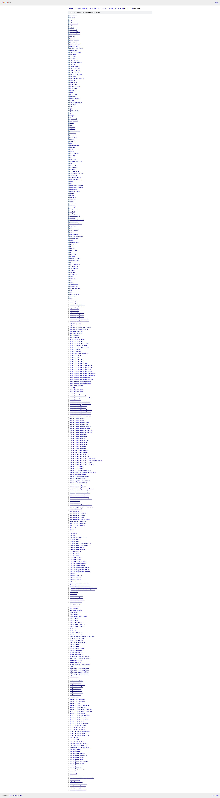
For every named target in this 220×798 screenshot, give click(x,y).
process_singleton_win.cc (77, 721)
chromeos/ (73, 54)
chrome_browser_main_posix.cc (79, 442)
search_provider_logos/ (76, 236)
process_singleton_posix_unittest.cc (80, 715)
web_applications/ (75, 295)
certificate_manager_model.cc (78, 394)
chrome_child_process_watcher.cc (79, 450)
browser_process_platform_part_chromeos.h (82, 375)
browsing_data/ (74, 46)
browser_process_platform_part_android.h (81, 367)
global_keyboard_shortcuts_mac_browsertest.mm (83, 588)
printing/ (72, 208)
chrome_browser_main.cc (77, 418)
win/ (71, 299)
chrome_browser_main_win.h (78, 448)
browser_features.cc (75, 349)
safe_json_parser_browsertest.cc (79, 743)
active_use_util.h (74, 311)
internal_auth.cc (74, 618)
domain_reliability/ (75, 86)
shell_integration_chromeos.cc (78, 755)
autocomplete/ (74, 26)
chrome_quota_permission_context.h (80, 493)
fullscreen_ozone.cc (75, 580)
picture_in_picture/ (75, 191)
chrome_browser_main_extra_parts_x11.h (81, 432)
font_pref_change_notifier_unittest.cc (80, 571)
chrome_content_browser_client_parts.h (81, 462)
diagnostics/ (73, 82)
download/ (73, 90)
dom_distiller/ (73, 84)
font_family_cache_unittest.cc (78, 561)
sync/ (71, 262)
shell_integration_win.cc (76, 766)
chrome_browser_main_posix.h (78, 444)
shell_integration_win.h (76, 768)
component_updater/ (76, 62)
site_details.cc (74, 772)
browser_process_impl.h (76, 361)
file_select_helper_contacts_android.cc (80, 543)
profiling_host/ (74, 214)
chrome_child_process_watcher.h (79, 452)
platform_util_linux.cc (75, 689)
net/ (71, 163)
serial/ (71, 240)
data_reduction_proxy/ (76, 74)
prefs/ (71, 202)
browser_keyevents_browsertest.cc (79, 353)
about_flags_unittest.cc (76, 307)
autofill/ (72, 28)
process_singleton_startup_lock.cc (79, 717)
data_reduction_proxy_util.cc (78, 523)
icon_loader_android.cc (76, 596)
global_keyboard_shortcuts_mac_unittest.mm (82, 590)
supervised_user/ (74, 260)
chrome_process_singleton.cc (78, 485)
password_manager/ (75, 179)
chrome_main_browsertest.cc (78, 474)
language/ (73, 139)
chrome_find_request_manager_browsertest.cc (83, 472)
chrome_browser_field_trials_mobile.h (80, 416)
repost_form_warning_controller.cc (79, 733)
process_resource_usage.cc (77, 699)
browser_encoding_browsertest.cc (79, 347)
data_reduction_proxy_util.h (77, 525)
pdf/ (71, 183)
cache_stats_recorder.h (76, 392)
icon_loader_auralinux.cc (76, 598)
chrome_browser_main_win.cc (78, 446)
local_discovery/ (74, 145)
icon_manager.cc (74, 606)
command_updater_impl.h (77, 517)
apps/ (71, 22)
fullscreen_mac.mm (75, 578)
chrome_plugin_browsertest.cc (78, 483)
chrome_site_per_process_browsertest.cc (81, 507)
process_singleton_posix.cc (77, 713)
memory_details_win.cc (76, 654)
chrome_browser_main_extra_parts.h (80, 428)
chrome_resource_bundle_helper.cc (79, 495)
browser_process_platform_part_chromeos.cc (82, 373)
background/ (73, 30)
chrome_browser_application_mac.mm (80, 404)
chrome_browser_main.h (77, 420)
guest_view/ (73, 119)
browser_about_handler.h (77, 341)
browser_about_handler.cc (77, 339)
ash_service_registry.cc (76, 331)
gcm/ (71, 109)
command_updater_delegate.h (78, 513)
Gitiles (10, 795)
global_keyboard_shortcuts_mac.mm (80, 586)
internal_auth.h (74, 620)
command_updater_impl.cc (77, 515)
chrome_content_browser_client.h (79, 456)
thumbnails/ (73, 274)
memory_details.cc (75, 644)
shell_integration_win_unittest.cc (79, 770)
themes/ (72, 272)
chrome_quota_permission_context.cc (80, 491)
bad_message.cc (74, 335)
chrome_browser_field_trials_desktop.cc (81, 410)
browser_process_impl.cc (77, 359)
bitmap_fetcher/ (74, 40)
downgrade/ (73, 88)
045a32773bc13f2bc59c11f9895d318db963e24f (107, 8)
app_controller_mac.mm (76, 325)
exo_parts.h (73, 535)
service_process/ (74, 242)
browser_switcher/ (75, 44)
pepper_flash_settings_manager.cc (79, 673)
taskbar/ (72, 270)
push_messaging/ (75, 216)
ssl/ (71, 252)
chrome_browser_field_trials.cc (78, 406)
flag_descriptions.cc (75, 553)
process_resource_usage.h (77, 701)
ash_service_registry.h (76, 333)
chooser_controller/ (75, 52)
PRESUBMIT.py (74, 697)
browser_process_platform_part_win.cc (80, 381)
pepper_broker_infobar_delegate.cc (79, 668)
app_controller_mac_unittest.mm (79, 329)
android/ (72, 18)
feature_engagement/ (76, 102)
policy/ (72, 195)
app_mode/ (73, 20)
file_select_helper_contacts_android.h (80, 545)
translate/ (72, 278)
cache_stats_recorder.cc (76, 390)
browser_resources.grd (76, 386)
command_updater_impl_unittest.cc (80, 519)
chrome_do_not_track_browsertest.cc (80, 470)
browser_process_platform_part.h (79, 363)
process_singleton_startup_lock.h (79, 719)
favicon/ (72, 100)
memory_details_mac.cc (76, 652)
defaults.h (72, 529)
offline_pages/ (74, 175)
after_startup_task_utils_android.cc (79, 319)
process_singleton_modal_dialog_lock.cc (81, 709)
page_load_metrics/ (75, 177)
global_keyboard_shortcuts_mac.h (79, 584)
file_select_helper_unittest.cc (78, 549)
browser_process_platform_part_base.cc (81, 369)
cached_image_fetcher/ (76, 48)
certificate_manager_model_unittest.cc (80, 398)
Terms (20, 795)
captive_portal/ (74, 50)
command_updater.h (75, 511)
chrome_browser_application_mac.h (80, 402)
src (87, 8)
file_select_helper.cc (75, 539)
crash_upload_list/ (75, 70)
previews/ (72, 206)
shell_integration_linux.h (76, 759)
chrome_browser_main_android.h (79, 424)
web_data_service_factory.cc (78, 786)
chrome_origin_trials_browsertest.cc (80, 481)
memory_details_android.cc (77, 648)
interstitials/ (73, 135)
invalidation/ (73, 137)
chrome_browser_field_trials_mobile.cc (80, 414)
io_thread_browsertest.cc (77, 632)
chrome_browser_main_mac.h (78, 438)
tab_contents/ (74, 266)
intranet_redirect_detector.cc (78, 624)
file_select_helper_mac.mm (77, 547)
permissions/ (73, 189)
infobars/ (72, 129)
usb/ (71, 290)
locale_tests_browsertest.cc (77, 638)
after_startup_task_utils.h (77, 317)
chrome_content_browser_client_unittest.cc (82, 464)
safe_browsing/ (74, 230)
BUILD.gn (72, 387)
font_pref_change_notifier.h (77, 565)
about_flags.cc (74, 301)
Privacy (15, 795)
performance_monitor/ (76, 187)
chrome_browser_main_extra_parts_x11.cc (81, 430)
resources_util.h (74, 739)
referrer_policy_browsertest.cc (78, 725)
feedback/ (73, 105)
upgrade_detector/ (75, 288)
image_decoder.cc (75, 612)
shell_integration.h (75, 751)
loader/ (72, 143)
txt (213, 795)
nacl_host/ (73, 159)
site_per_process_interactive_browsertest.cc (82, 778)
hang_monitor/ (74, 121)
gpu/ (71, 117)
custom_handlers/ (75, 72)
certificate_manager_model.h (78, 396)
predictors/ (73, 197)
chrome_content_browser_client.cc (79, 454)
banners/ (72, 38)
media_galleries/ (74, 153)
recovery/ (72, 218)
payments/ (73, 181)
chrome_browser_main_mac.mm (79, 440)
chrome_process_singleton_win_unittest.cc (81, 489)
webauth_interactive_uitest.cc (78, 790)
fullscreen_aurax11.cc (76, 576)
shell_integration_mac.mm (77, 764)
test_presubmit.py (75, 780)
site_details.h (73, 774)
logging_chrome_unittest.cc (77, 640)
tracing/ (72, 276)
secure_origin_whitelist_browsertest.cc (80, 747)
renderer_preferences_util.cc (78, 727)
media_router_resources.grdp (78, 642)
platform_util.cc (74, 677)
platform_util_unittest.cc (76, 693)
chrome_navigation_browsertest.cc (79, 476)
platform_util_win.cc (75, 695)
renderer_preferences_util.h (77, 729)
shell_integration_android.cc (77, 753)
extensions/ (73, 96)
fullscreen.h (73, 574)
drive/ (71, 92)
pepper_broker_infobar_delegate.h (79, 671)
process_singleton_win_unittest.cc (79, 723)
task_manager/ (74, 268)
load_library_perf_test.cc (76, 634)
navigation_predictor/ (76, 161)
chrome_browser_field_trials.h (78, 408)
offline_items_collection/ (76, 173)
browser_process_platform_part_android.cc (82, 365)
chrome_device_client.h (76, 468)
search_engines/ (74, 234)
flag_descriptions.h (75, 555)
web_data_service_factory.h (77, 788)
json (217, 795)
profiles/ (72, 212)
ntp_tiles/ (72, 169)
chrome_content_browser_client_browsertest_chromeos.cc (86, 460)
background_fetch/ (75, 32)
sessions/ (72, 244)
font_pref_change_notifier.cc (78, 563)
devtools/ (72, 80)
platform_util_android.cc (76, 681)
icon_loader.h (73, 594)
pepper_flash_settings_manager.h (79, 675)
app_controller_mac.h (76, 323)
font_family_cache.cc (75, 557)
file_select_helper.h (75, 541)
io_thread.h (73, 630)
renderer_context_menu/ (77, 220)
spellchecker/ (73, 250)
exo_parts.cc (73, 533)
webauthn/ (73, 297)
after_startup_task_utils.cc (77, 315)
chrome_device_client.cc (76, 466)
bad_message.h (74, 337)
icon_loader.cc (74, 592)
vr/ (71, 293)
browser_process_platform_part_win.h (80, 383)
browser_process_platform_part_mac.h (80, 377)
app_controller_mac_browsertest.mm (80, 327)
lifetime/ (72, 141)
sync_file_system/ (75, 264)
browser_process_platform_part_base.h (81, 371)
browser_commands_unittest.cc (79, 345)
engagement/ (74, 94)
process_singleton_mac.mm (77, 707)
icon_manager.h (74, 608)
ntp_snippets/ (73, 167)
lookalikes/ (73, 147)
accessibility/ (73, 16)
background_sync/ (75, 34)
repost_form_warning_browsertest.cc (80, 731)
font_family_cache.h (75, 559)
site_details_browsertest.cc (77, 776)
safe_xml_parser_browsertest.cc (79, 745)
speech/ (72, 248)
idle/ (71, 125)
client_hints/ (73, 56)
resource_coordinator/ (76, 224)
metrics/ (72, 157)
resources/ (73, 226)
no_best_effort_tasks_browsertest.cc (80, 664)
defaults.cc (73, 527)
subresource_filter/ (75, 258)
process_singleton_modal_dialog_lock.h (81, 711)
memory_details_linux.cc (76, 650)
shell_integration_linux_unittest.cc (79, 762)
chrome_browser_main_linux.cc (78, 434)
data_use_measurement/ (77, 78)
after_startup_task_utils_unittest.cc (79, 321)
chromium (72, 8)
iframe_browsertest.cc (76, 610)
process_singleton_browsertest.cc (79, 705)
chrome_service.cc (75, 501)
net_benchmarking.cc (76, 660)
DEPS (71, 531)
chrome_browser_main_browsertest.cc (80, 426)
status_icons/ (73, 254)
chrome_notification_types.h (78, 478)
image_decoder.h (74, 614)
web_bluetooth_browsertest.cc (78, 784)
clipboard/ (73, 58)
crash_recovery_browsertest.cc (78, 521)
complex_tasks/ (74, 60)
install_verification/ (75, 131)
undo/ (71, 282)
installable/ (73, 133)
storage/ (72, 256)
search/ (72, 232)
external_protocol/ (75, 98)
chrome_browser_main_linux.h (78, 436)
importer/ (72, 127)
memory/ (72, 155)
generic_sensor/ (74, 111)
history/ (72, 123)
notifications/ (73, 165)
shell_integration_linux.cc (77, 757)
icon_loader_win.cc (75, 604)
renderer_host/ (74, 222)
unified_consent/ (74, 284)
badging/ (72, 36)
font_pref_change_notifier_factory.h (80, 569)
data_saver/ (73, 76)
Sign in (216, 3)
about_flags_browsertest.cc (77, 305)
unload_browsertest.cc (76, 782)
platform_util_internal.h (76, 687)
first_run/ (72, 106)
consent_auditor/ (74, 66)
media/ (72, 151)
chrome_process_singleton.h (78, 487)
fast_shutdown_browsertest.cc (78, 537)
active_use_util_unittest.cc (77, 313)
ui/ (70, 280)
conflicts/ (72, 64)
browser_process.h (75, 357)
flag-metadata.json (75, 551)
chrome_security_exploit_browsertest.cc (81, 499)
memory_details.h (75, 646)
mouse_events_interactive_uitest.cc (79, 656)
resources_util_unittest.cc (77, 741)
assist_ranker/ (74, 24)
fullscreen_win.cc (74, 582)
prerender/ (73, 204)
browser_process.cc (75, 355)
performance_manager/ (76, 185)
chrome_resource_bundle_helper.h (79, 497)
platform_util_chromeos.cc (77, 685)
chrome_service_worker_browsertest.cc (81, 505)
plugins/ (72, 193)
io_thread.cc (73, 628)
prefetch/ (72, 200)
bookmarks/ (73, 42)
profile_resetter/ (74, 210)
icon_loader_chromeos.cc (77, 600)
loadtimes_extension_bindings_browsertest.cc (82, 636)
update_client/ (74, 286)
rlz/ (71, 228)
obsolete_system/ (75, 171)
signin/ (72, 246)
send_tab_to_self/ (75, 238)
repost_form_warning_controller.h (79, 735)
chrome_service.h (75, 503)
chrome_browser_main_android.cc (79, 422)
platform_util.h (74, 679)
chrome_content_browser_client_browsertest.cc (83, 458)
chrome (130, 8)
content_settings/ (75, 68)
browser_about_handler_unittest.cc (79, 343)
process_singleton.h (75, 703)
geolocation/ (73, 113)
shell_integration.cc (75, 749)
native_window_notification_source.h (80, 658)
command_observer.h (76, 509)
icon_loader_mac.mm (76, 602)
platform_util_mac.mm (76, 691)
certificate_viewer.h (75, 400)
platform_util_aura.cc (75, 683)
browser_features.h (75, 351)
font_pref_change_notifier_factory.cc (80, 567)
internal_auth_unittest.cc (76, 622)
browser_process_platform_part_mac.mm (81, 379)
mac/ (71, 149)
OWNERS (72, 667)
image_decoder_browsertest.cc (78, 616)
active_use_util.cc (74, 309)
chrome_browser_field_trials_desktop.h (80, 412)
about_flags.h (73, 303)
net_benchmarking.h (75, 662)
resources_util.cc (74, 737)
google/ (72, 115)
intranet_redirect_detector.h (77, 626)
